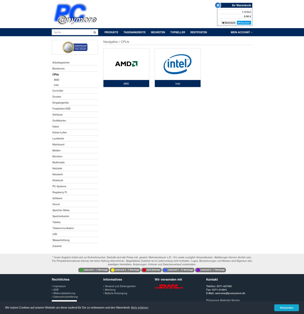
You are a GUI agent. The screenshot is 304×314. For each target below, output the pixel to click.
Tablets (56, 222)
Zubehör (57, 246)
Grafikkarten (59, 120)
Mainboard (58, 144)
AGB (55, 289)
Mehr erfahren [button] (139, 307)
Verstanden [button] (286, 307)
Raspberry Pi (59, 192)
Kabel (55, 126)
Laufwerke (58, 138)
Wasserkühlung (60, 240)
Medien (56, 150)
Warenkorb (229, 22)
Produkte (111, 32)
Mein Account (241, 32)
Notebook (57, 180)
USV (54, 234)
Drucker (56, 96)
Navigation (110, 41)
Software (57, 198)
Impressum (59, 286)
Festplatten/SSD (61, 108)
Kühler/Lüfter (59, 132)
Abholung (109, 289)
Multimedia (58, 162)
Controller (57, 90)
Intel (56, 85)
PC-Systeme (59, 186)
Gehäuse (57, 114)
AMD (56, 79)
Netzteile (57, 168)
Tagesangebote (135, 32)
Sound (56, 204)
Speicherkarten (60, 216)
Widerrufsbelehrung (64, 293)
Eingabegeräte (60, 102)
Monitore (57, 156)
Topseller (177, 32)
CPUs (55, 74)
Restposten (198, 32)
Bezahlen (245, 22)
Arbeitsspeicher (61, 62)
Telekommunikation (63, 228)
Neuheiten (158, 32)
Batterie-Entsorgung (115, 293)
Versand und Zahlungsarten (120, 286)
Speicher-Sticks (60, 210)
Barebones (58, 68)
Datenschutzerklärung (65, 296)
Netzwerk (57, 174)
